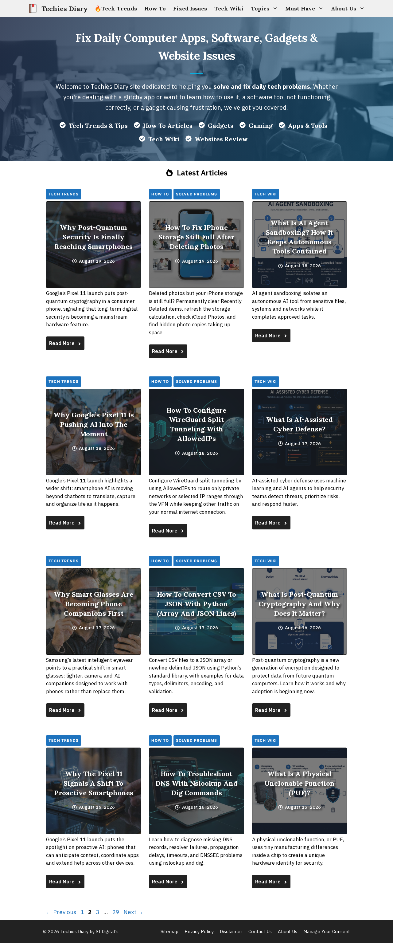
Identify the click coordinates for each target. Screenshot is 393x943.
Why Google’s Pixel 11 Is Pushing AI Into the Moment (93, 424)
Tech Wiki (228, 8)
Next (133, 912)
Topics (260, 8)
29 (116, 912)
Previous (61, 912)
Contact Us (260, 931)
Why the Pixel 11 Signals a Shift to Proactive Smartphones (93, 783)
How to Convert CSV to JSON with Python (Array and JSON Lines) (196, 604)
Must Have (300, 8)
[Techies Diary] (33, 8)
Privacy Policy (199, 931)
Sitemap (169, 931)
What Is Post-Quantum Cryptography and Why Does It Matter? (299, 604)
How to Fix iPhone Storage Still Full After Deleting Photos (196, 237)
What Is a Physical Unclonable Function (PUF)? (299, 783)
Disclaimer (231, 931)
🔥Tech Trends (116, 8)
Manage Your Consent (326, 931)
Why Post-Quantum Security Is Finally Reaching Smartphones (93, 237)
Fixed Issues (190, 8)
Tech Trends (64, 194)
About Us (343, 8)
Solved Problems (196, 194)
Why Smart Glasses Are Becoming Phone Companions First (93, 604)
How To (155, 8)
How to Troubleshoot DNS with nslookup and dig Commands (196, 783)
